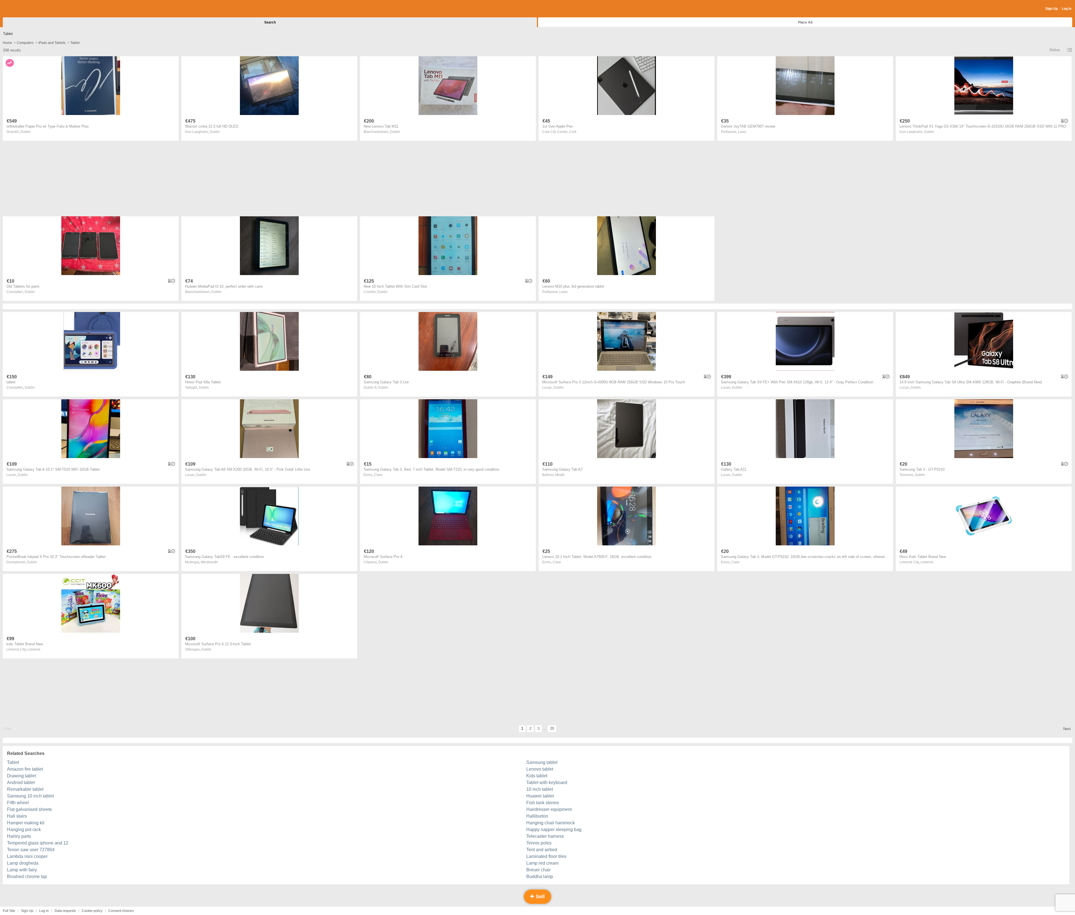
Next (1067, 729)
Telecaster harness (545, 836)
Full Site (9, 911)
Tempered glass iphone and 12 (37, 843)
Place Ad (805, 22)
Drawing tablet (21, 775)
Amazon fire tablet (25, 769)
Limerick (926, 562)
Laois (742, 132)
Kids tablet (536, 775)
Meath (560, 475)
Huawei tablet (540, 796)
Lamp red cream (542, 863)
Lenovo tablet (539, 769)
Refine (1055, 50)
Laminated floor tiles (546, 856)
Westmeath (209, 562)
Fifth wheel (18, 802)
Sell (539, 896)
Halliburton (537, 816)
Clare (378, 475)
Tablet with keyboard (546, 782)
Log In (1066, 9)
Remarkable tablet (25, 789)
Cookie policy (92, 911)
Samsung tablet (541, 762)
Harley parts (19, 836)
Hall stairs (17, 816)
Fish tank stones (542, 802)
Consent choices (121, 911)
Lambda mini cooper (27, 856)
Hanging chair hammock (550, 822)
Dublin (25, 132)
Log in (44, 911)
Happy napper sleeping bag (553, 829)
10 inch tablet (539, 789)
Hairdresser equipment (549, 809)
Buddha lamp (539, 876)
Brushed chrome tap (27, 876)
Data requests (65, 911)
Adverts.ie (25, 9)
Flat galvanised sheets (29, 809)
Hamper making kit (25, 822)
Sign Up (1051, 9)
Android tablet (21, 782)
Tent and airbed (541, 849)
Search (270, 22)
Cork (572, 132)
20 (552, 728)
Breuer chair (538, 869)
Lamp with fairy (22, 869)
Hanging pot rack (24, 829)
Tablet (13, 762)
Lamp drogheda (22, 863)
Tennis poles (538, 843)
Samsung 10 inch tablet (30, 796)
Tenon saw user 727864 (31, 849)
